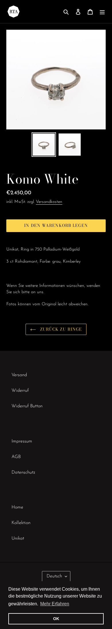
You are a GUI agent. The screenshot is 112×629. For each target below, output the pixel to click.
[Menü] (102, 11)
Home (17, 507)
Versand (19, 375)
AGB (16, 457)
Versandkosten (49, 202)
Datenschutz (23, 472)
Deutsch (54, 576)
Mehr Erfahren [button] (54, 603)
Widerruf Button (27, 406)
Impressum (21, 441)
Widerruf (20, 390)
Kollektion (20, 523)
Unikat (17, 538)
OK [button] (56, 618)
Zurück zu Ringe (60, 329)
